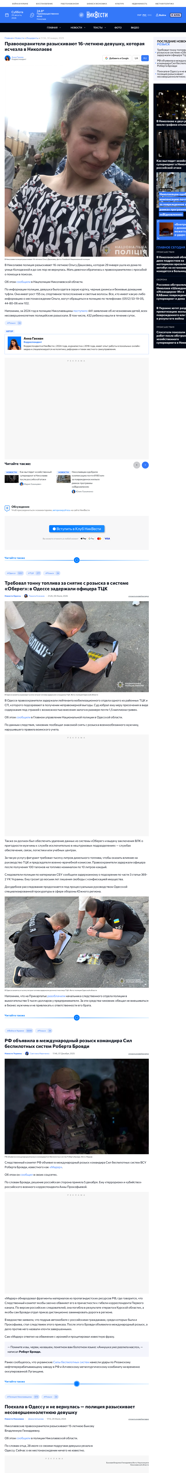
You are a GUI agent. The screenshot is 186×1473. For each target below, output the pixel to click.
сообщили (23, 281)
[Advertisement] (77, 411)
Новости (20, 38)
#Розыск (11, 323)
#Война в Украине (15, 1030)
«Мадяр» (56, 1167)
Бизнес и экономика (97, 4)
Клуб (177, 15)
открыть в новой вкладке (138, 596)
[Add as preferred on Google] (81, 15)
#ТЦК (31, 573)
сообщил (26, 1174)
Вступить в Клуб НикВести (79, 528)
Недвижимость (139, 4)
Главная (9, 38)
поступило (80, 310)
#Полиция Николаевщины (19, 1397)
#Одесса (11, 573)
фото (118, 27)
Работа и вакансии (70, 4)
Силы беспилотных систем (71, 1362)
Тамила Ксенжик (37, 596)
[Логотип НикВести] (97, 15)
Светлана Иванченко (39, 1053)
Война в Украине (20, 4)
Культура (119, 4)
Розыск (163, 44)
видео (135, 27)
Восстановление (44, 4)
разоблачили (56, 996)
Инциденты (32, 38)
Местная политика (164, 4)
